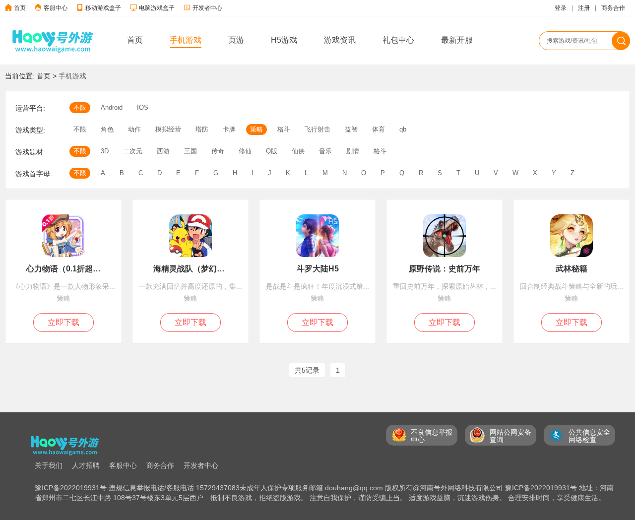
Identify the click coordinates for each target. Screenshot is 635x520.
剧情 (352, 151)
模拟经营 (168, 129)
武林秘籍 (571, 268)
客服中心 (55, 7)
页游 (236, 40)
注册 (584, 7)
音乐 (325, 151)
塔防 (201, 129)
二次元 (132, 151)
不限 (79, 107)
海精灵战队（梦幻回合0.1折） (190, 268)
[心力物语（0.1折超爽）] (63, 259)
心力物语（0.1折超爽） (63, 268)
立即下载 (63, 322)
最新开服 (457, 40)
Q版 (271, 151)
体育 (378, 129)
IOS (142, 107)
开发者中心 (207, 7)
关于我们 (49, 465)
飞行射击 (317, 129)
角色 (107, 129)
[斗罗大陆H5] (317, 259)
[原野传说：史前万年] (444, 259)
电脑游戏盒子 (157, 7)
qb (402, 129)
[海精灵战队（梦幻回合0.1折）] (190, 259)
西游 (163, 151)
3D (105, 151)
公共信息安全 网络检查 (589, 436)
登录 (561, 7)
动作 (134, 129)
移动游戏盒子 (103, 7)
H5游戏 (284, 40)
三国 (190, 151)
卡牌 (229, 129)
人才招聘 (86, 465)
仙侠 (298, 151)
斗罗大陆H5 (318, 268)
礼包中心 (398, 40)
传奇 (217, 151)
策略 (256, 129)
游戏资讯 (340, 40)
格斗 (283, 129)
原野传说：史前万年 (444, 268)
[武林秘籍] (571, 259)
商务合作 (613, 7)
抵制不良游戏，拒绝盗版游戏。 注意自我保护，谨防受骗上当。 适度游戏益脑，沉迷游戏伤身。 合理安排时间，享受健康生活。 (407, 498)
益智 (351, 129)
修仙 (245, 151)
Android (112, 107)
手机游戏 (185, 40)
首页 (20, 7)
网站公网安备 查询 (510, 436)
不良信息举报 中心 (431, 436)
